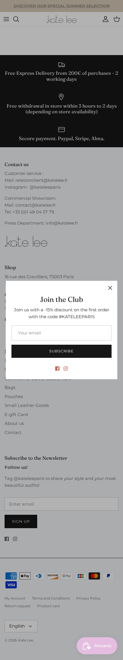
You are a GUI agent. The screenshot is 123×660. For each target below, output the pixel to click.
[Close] (110, 288)
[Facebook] (57, 368)
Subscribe (61, 351)
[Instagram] (66, 368)
